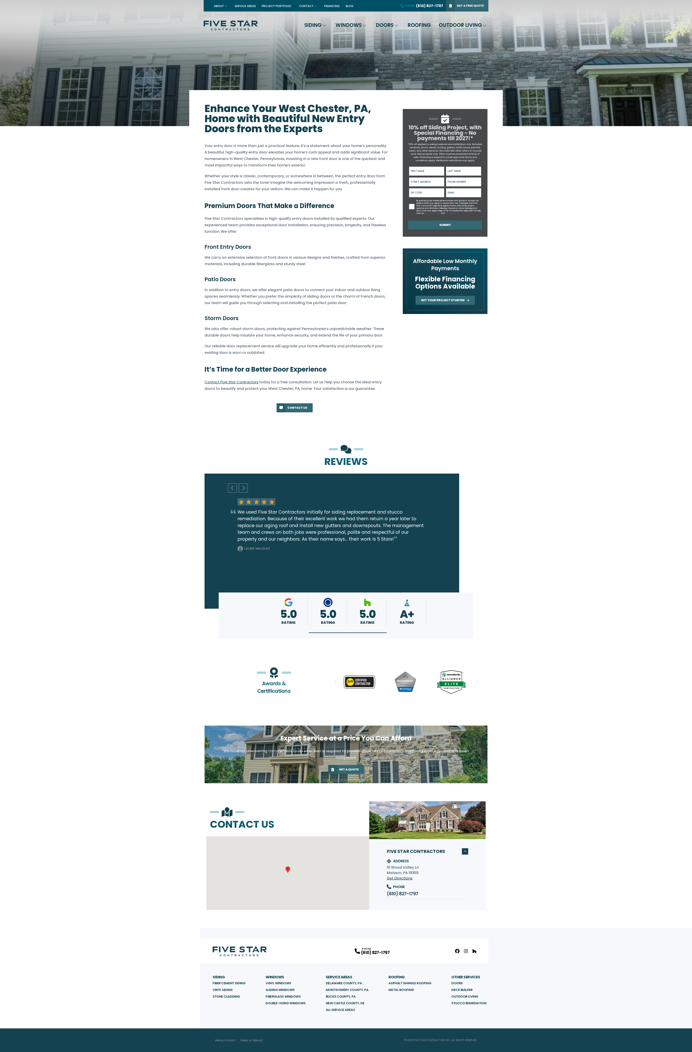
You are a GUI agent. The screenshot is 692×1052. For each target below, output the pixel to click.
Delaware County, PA (344, 983)
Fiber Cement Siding (229, 983)
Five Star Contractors (416, 851)
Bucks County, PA (341, 996)
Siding (312, 25)
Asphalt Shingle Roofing (410, 983)
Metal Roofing (401, 990)
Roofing (419, 25)
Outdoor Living (460, 25)
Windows (349, 25)
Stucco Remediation (469, 1003)
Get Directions (399, 878)
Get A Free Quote (470, 6)
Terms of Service (251, 1040)
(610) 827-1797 (402, 894)
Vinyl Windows (278, 983)
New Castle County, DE (345, 1003)
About (219, 6)
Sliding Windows (280, 990)
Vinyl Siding (223, 990)
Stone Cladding (226, 996)
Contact (306, 6)
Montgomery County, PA (347, 990)
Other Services (465, 977)
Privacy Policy (225, 1040)
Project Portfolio (276, 6)
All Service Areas (340, 1010)
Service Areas (245, 6)
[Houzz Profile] (474, 951)
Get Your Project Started (443, 300)
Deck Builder (462, 990)
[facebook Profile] (457, 951)
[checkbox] (411, 206)
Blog (349, 6)
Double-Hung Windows (285, 1003)
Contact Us (297, 408)
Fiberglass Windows (283, 996)
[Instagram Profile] (466, 951)
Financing (332, 6)
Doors (385, 25)
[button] (348, 632)
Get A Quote (349, 769)
